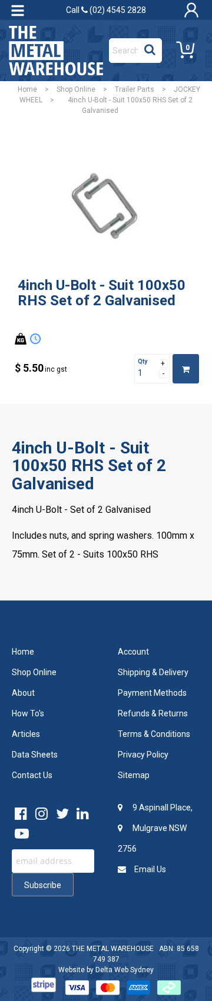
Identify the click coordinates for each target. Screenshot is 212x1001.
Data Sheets (35, 754)
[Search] (150, 47)
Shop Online (76, 89)
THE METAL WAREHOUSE (113, 949)
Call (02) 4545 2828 (106, 10)
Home (27, 89)
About (23, 693)
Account (133, 651)
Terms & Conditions (154, 734)
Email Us (149, 869)
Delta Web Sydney (124, 970)
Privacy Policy (143, 754)
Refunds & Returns (153, 713)
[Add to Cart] (186, 368)
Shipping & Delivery (153, 672)
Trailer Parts (134, 89)
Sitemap (134, 775)
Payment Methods (152, 693)
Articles (26, 734)
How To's (28, 713)
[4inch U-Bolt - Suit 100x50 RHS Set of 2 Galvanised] (106, 207)
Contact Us (32, 775)
